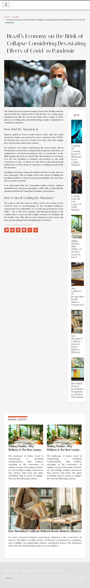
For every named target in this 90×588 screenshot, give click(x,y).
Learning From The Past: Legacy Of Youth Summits (76, 203)
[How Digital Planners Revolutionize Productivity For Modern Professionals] (77, 369)
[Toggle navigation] (6, 4)
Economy (7, 571)
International (26, 571)
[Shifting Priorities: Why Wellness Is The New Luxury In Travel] (76, 226)
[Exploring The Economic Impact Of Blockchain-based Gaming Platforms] (76, 131)
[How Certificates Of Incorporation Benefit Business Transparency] (77, 274)
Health (16, 17)
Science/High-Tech (42, 571)
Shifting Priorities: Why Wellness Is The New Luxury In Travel (76, 249)
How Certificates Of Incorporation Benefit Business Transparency (77, 296)
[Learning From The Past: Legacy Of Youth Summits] (76, 182)
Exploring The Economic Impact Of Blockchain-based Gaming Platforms (76, 155)
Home (7, 17)
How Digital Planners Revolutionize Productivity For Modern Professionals (77, 390)
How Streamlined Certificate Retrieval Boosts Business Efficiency (76, 344)
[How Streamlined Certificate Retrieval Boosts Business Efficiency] (76, 321)
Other (56, 571)
